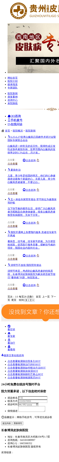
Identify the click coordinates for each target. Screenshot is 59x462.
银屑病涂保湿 (28, 371)
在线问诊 (16, 124)
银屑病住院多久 (29, 361)
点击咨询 (31, 160)
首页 (7, 130)
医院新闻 (13, 93)
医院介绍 (13, 81)
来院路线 (13, 103)
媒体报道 (13, 84)
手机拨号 (16, 119)
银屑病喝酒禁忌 (29, 377)
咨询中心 (13, 100)
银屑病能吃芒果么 (30, 374)
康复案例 (13, 96)
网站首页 (13, 78)
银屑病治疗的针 (29, 364)
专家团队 (13, 87)
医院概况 (18, 130)
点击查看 (13, 361)
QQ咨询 (16, 115)
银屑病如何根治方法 (32, 367)
